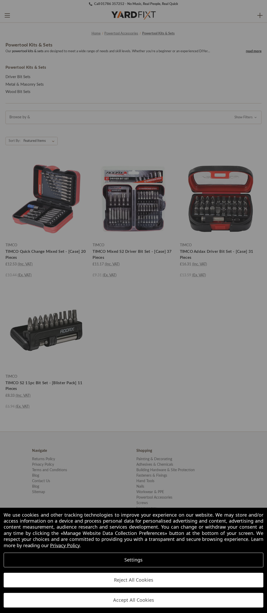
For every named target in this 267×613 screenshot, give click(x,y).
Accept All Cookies (133, 600)
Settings (133, 560)
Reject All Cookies (133, 580)
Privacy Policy (65, 545)
